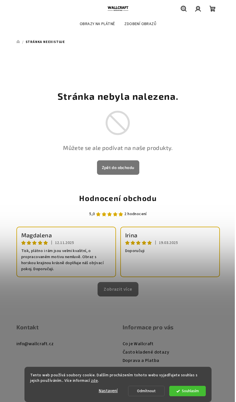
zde (94, 380)
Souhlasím (190, 391)
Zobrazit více (118, 289)
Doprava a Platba (141, 360)
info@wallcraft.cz (35, 344)
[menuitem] (97, 24)
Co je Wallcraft (138, 344)
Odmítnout (146, 391)
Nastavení (108, 391)
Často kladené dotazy (146, 352)
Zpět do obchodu (118, 167)
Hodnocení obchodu (118, 198)
